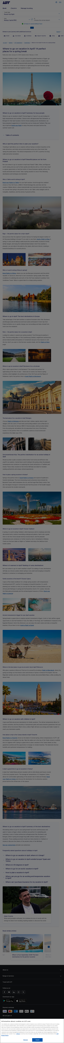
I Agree (37, 1040)
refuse (18, 1033)
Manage (25, 1040)
